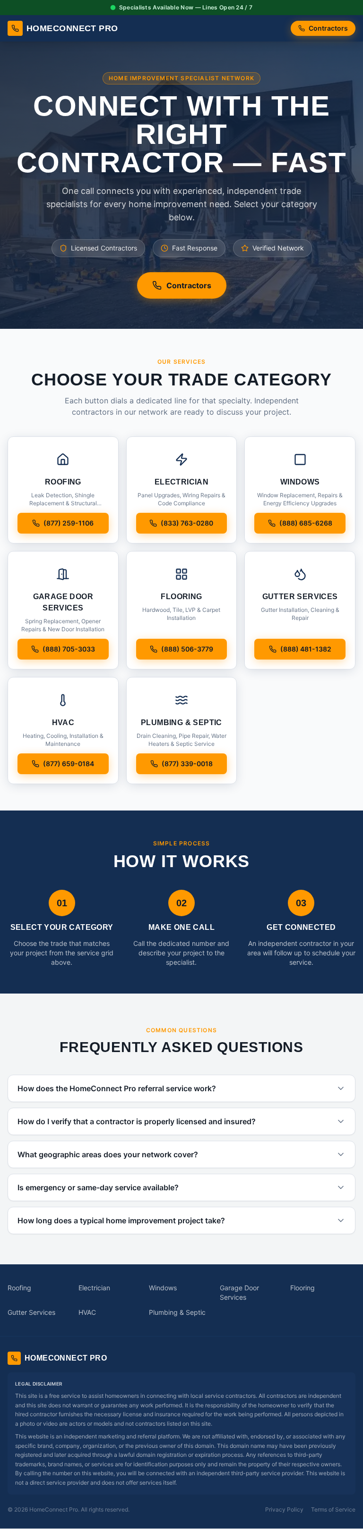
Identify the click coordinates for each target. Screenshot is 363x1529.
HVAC (87, 1312)
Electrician (94, 1288)
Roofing (19, 1288)
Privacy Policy (284, 1509)
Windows (163, 1288)
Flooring (302, 1288)
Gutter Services (31, 1312)
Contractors (328, 28)
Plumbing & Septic (177, 1312)
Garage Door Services (239, 1292)
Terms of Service (333, 1509)
